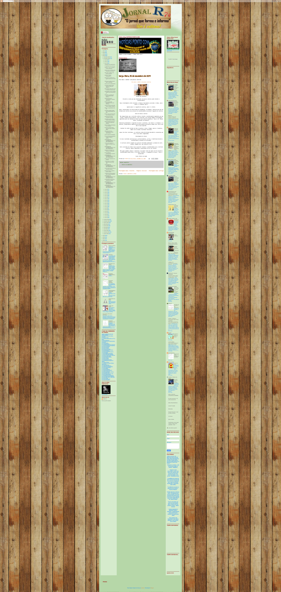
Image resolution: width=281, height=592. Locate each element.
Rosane (169, 332)
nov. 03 (106, 214)
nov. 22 (106, 190)
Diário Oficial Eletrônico (173, 402)
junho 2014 (106, 225)
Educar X (170, 303)
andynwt (142, 587)
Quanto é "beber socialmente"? (108, 76)
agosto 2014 (106, 222)
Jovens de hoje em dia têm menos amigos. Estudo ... (110, 106)
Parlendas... (111, 254)
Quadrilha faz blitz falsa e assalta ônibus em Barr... (110, 119)
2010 (104, 240)
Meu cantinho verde (172, 159)
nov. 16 (106, 200)
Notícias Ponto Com (172, 204)
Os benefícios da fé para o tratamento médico (110, 180)
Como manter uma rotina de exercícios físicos (110, 169)
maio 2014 (106, 227)
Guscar (169, 127)
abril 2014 (106, 228)
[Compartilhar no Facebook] (156, 158)
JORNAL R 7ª (171, 262)
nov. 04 (106, 212)
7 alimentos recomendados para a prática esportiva (110, 174)
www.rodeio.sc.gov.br (172, 427)
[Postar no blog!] (153, 158)
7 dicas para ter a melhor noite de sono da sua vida (109, 162)
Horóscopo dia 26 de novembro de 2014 (109, 117)
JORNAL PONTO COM (172, 218)
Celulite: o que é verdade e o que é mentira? (110, 68)
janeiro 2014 (106, 233)
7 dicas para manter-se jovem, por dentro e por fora (110, 144)
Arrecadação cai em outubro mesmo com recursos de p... (110, 92)
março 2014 (106, 230)
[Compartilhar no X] (154, 158)
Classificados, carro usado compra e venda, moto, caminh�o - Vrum (173, 423)
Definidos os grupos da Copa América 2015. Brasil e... (109, 95)
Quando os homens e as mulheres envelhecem (109, 151)
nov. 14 (106, 201)
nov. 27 (106, 61)
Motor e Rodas (171, 419)
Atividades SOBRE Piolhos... (112, 274)
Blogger (152, 587)
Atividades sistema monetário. (111, 281)
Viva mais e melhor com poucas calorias (141, 82)
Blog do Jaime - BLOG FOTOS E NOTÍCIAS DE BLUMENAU (172, 244)
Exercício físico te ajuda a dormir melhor (110, 171)
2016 (104, 52)
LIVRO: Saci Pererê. (111, 306)
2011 (104, 238)
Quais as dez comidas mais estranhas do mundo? (110, 71)
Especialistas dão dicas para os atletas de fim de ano (110, 89)
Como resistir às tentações (110, 134)
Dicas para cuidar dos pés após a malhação (110, 82)
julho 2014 (106, 224)
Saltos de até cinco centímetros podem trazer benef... (109, 132)
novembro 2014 (107, 58)
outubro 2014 (106, 219)
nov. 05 (106, 211)
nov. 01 (106, 217)
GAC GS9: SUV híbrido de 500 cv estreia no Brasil (176, 103)
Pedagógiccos (171, 142)
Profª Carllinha (171, 362)
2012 (104, 237)
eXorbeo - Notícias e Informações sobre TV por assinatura (173, 319)
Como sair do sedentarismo (110, 83)
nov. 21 (106, 192)
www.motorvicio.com (172, 100)
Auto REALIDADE (171, 175)
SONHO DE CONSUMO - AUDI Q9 (176, 129)
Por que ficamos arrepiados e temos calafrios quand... (110, 137)
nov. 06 (106, 209)
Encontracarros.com (172, 191)
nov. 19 (106, 195)
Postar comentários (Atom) (130, 173)
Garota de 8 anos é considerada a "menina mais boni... (110, 99)
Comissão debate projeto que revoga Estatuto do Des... (110, 111)
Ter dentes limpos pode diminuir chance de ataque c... (109, 86)
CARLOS (105, 398)
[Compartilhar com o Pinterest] (157, 158)
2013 (104, 235)
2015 (104, 54)
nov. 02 (106, 215)
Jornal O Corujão (171, 405)
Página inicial (141, 170)
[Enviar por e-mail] (152, 158)
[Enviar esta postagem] (149, 158)
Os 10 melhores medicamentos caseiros (110, 153)
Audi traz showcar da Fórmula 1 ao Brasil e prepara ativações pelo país (173, 117)
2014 (104, 55)
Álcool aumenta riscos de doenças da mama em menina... (110, 122)
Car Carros (170, 416)
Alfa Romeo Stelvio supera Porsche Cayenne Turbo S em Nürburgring (173, 276)
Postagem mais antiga (156, 170)
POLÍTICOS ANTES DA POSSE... (176, 206)
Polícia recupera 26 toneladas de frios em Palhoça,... (109, 102)
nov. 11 (106, 206)
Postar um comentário (127, 164)
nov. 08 (106, 208)
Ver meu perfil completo (106, 400)
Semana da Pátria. (112, 245)
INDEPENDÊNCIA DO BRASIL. (112, 291)
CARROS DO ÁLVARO (172, 286)
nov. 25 (106, 63)
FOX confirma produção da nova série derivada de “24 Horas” (173, 322)
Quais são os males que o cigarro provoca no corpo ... (110, 78)
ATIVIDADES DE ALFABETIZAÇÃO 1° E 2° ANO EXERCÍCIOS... (110, 140)
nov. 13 (106, 203)
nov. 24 (106, 189)
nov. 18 (106, 197)
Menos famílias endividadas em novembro (110, 125)
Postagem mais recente (126, 170)
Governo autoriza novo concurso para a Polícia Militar (110, 128)
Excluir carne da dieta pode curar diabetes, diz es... (110, 114)
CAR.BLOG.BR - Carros (172, 84)
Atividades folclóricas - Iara (112, 321)
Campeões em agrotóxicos (110, 64)
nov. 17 (106, 198)
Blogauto (170, 115)
